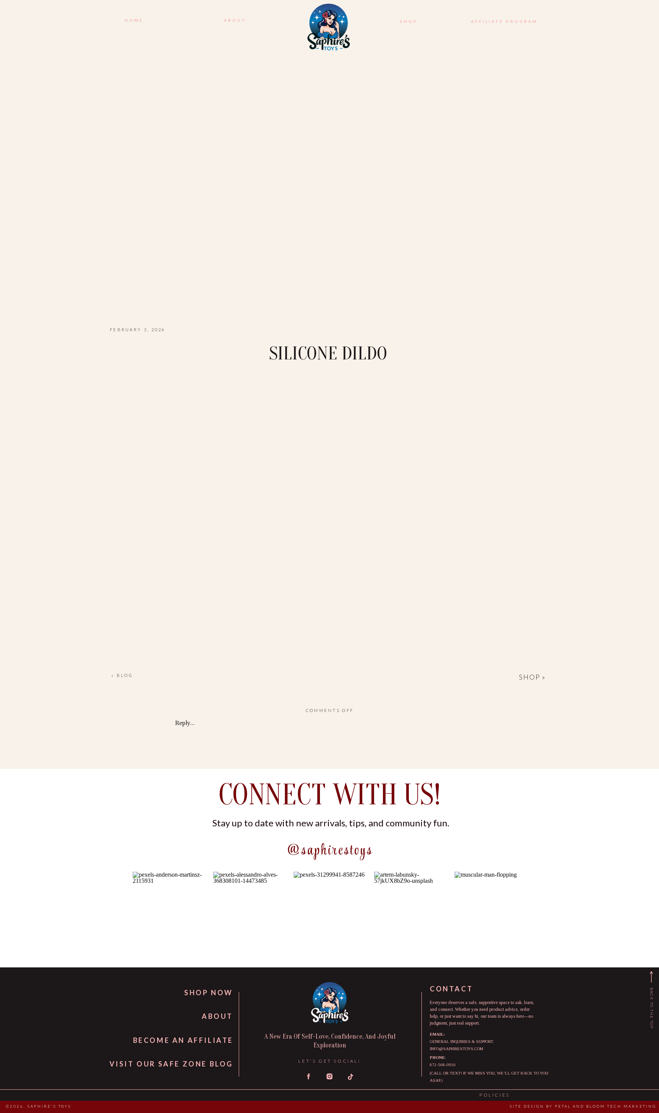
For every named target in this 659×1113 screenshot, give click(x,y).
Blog (125, 675)
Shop (529, 677)
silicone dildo (328, 353)
